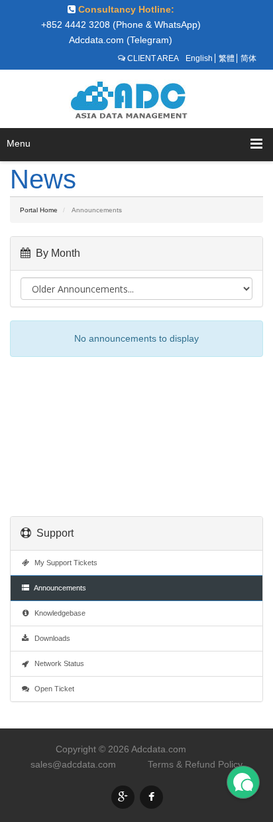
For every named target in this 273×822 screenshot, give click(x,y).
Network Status (57, 663)
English (199, 58)
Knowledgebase (57, 613)
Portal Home (39, 210)
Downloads (50, 638)
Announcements (58, 588)
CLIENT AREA (153, 58)
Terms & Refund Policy (195, 764)
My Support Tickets (63, 563)
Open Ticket (52, 689)
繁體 (227, 58)
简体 (248, 58)
